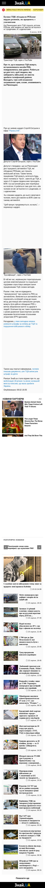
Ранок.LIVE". (15, 131)
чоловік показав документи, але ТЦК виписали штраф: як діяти (21, 371)
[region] (22, 106)
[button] (6, 547)
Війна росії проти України (18, 10)
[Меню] (4, 3)
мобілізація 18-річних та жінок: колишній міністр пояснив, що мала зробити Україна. (21, 383)
